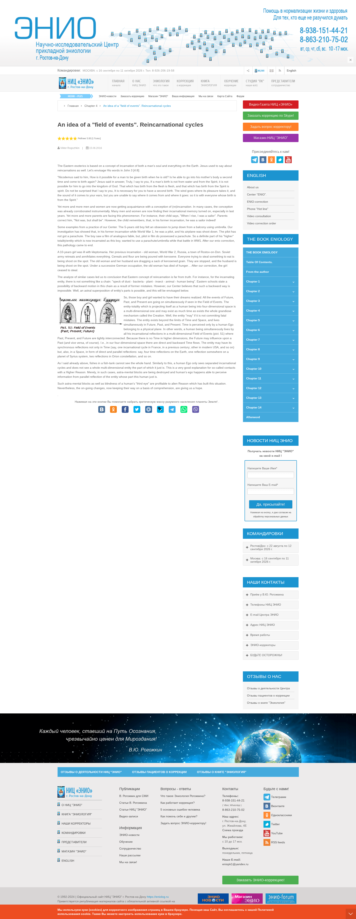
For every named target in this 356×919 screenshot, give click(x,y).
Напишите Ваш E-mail (262, 484)
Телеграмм (278, 797)
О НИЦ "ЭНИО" (72, 805)
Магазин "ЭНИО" (158, 96)
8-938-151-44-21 (233, 800)
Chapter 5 (253, 320)
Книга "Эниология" (77, 814)
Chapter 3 (253, 300)
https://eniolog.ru (158, 896)
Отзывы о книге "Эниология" (266, 702)
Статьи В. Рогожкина (133, 802)
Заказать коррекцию (132, 96)
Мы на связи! (128, 862)
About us (253, 187)
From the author (257, 271)
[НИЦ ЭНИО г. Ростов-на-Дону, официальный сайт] (76, 83)
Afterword (253, 417)
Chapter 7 (253, 339)
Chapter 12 (253, 388)
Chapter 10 (253, 368)
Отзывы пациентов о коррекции (268, 695)
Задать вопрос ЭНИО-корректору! (183, 823)
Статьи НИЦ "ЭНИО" (133, 809)
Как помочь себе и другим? (178, 816)
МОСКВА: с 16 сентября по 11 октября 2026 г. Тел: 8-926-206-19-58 (128, 70)
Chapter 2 (253, 291)
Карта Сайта (224, 96)
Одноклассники (281, 815)
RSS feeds (277, 842)
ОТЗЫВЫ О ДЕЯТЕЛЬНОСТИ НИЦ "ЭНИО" (91, 772)
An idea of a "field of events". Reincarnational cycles (130, 124)
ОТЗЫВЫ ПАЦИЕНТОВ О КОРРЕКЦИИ (159, 772)
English (291, 70)
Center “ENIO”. (257, 194)
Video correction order (261, 223)
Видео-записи (128, 816)
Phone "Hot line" (257, 209)
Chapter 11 (253, 378)
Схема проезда (232, 830)
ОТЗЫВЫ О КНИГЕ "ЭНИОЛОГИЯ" (221, 772)
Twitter (275, 824)
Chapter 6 (253, 330)
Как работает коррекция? (177, 802)
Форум (240, 96)
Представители (74, 842)
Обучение (126, 841)
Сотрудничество (130, 848)
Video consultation (259, 216)
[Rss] (281, 70)
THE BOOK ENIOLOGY (262, 252)
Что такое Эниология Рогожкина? (182, 796)
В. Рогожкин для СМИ (133, 796)
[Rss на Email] (271, 70)
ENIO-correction (257, 201)
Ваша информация (183, 96)
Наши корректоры (76, 823)
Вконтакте (277, 806)
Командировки (73, 832)
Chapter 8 (253, 349)
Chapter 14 (253, 407)
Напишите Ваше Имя (262, 468)
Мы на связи (206, 96)
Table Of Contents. (259, 262)
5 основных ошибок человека (180, 809)
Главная (73, 105)
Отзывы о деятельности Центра (268, 688)
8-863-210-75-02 (233, 809)
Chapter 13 (253, 397)
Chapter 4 (90, 105)
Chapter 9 (253, 359)
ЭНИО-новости (107, 96)
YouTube (276, 833)
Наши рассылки (130, 855)
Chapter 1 (253, 281)
